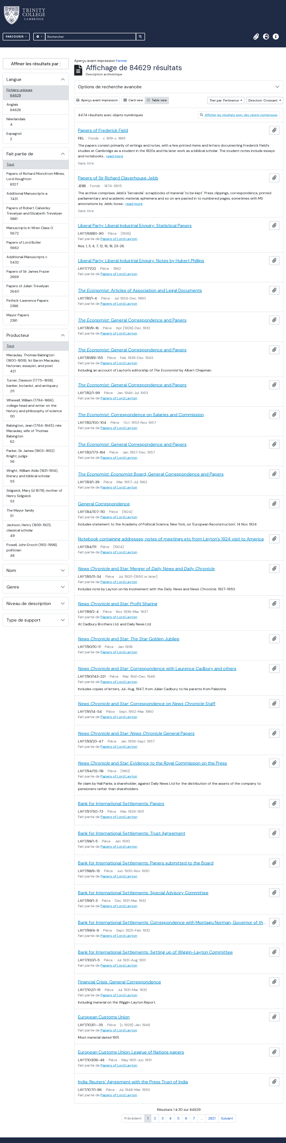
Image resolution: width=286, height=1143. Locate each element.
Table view (159, 100)
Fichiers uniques (20, 92)
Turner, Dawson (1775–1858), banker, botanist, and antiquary (32, 385)
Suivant (227, 1118)
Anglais (20, 107)
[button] (256, 37)
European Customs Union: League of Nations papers (131, 1052)
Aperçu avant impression (99, 100)
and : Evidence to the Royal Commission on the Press (152, 763)
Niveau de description (28, 603)
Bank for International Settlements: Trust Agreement (131, 833)
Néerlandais (16, 121)
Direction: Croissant (263, 100)
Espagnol (15, 136)
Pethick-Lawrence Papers (27, 303)
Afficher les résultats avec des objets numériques (241, 115)
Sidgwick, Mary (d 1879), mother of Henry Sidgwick (34, 496)
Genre (12, 587)
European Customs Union (104, 1017)
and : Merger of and (146, 568)
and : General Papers (136, 733)
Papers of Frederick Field (103, 130)
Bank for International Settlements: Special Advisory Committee (143, 892)
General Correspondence (104, 503)
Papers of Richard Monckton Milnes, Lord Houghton (35, 179)
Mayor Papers (18, 317)
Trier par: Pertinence (225, 100)
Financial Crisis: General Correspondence (119, 982)
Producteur (17, 335)
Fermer (121, 60)
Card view (135, 100)
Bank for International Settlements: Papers (121, 803)
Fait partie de (19, 154)
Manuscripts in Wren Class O (29, 230)
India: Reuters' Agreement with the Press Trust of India (133, 1081)
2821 (211, 1118)
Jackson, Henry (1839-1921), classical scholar (28, 530)
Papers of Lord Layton (119, 238)
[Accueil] (27, 15)
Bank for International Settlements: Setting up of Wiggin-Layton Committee (155, 952)
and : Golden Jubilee (128, 638)
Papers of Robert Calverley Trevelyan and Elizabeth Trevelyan (34, 213)
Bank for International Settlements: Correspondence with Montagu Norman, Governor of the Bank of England (172, 922)
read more (114, 156)
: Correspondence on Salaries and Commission (141, 414)
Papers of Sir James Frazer (28, 274)
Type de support (23, 620)
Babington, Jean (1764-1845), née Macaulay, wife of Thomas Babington (33, 433)
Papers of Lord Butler (23, 245)
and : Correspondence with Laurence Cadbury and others (157, 668)
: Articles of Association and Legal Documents (140, 290)
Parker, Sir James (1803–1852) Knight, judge (30, 456)
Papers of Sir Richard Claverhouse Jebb (118, 178)
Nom (11, 570)
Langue (13, 79)
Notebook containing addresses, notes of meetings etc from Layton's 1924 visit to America (171, 539)
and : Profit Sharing (118, 603)
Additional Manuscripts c (26, 259)
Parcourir (15, 36)
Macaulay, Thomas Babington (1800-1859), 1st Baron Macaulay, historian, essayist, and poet (33, 362)
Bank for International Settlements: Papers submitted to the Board (145, 863)
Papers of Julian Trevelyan (27, 288)
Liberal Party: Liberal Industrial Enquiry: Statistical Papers (135, 225)
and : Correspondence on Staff (146, 703)
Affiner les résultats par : (36, 64)
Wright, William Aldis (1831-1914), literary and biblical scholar (32, 476)
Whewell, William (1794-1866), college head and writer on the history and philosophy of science (34, 408)
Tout (10, 164)
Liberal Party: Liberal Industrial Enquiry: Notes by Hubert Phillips (141, 260)
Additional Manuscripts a (26, 196)
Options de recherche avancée (110, 87)
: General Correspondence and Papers (132, 320)
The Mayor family (20, 513)
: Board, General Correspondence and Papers (151, 474)
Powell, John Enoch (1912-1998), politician (31, 550)
